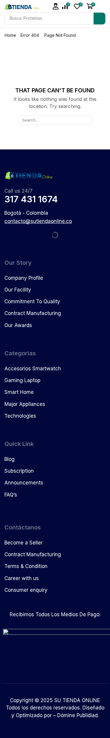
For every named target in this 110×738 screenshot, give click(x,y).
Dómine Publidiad (77, 715)
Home (10, 35)
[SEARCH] (87, 120)
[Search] (99, 18)
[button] (55, 6)
